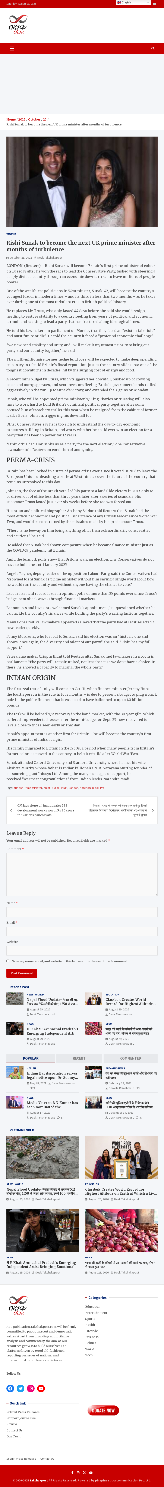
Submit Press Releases (23, 1412)
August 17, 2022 (40, 1113)
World (11, 234)
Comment (15, 849)
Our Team (13, 1436)
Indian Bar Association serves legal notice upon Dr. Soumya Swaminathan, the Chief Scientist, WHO (52, 1079)
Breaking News (115, 1068)
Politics (90, 1343)
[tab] (30, 1058)
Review (11, 1424)
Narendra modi (89, 788)
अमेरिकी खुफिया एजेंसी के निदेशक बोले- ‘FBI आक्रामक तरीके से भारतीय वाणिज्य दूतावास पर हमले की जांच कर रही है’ (128, 1107)
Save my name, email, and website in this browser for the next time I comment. (69, 961)
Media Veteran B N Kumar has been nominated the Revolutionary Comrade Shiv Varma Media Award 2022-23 (52, 1109)
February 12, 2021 (120, 1083)
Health (31, 1068)
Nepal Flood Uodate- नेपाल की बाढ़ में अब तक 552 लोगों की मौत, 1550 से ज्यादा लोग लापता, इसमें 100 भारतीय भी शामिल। (52, 1004)
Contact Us (14, 1430)
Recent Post (19, 987)
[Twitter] (84, 1472)
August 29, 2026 (40, 1009)
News (30, 994)
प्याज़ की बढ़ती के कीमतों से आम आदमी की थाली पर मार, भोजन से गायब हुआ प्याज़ (128, 1031)
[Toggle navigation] (11, 48)
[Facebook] (72, 1472)
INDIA (64, 788)
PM (102, 788)
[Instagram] (78, 1472)
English (126, 2)
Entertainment (96, 1313)
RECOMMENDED (22, 1130)
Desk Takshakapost (49, 257)
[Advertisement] (82, 84)
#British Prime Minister (28, 788)
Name (12, 903)
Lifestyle (91, 1331)
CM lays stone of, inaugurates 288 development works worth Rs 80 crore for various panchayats (45, 810)
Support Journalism (21, 1418)
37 (62, 1117)
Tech (89, 1355)
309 (32, 1088)
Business (91, 1337)
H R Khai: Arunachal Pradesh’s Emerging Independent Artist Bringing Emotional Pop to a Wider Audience (52, 1035)
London (73, 788)
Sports (90, 1319)
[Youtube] (154, 4)
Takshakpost (38, 1480)
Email (11, 923)
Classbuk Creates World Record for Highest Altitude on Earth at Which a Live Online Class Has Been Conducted (120, 1193)
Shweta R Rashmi (120, 1088)
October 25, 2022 (21, 257)
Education (112, 994)
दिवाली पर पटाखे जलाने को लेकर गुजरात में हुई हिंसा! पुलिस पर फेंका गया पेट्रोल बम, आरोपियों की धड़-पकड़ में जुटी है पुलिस (118, 810)
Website (12, 942)
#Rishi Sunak (52, 788)
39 (137, 1088)
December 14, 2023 (121, 1113)
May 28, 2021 (38, 1083)
